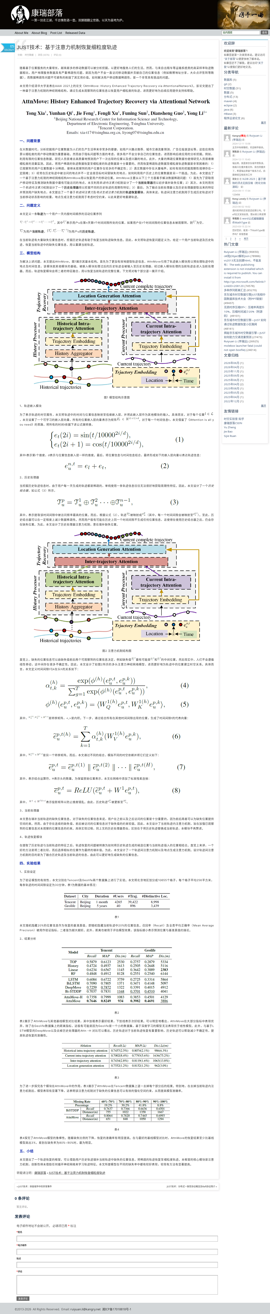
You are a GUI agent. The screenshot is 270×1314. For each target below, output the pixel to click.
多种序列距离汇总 (235, 290)
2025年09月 (231, 375)
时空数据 (229, 88)
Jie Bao (228, 431)
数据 (226, 92)
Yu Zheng (230, 427)
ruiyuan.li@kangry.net (85, 1309)
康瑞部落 (47, 13)
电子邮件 (22, 1245)
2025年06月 (231, 380)
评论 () (57, 54)
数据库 (228, 79)
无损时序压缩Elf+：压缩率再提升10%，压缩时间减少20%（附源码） (244, 311)
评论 (19, 1271)
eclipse (228, 105)
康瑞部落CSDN (233, 423)
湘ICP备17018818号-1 (116, 1309)
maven (228, 101)
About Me (21, 33)
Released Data (75, 33)
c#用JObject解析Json (237, 256)
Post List (56, 33)
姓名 (19, 1232)
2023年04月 (231, 397)
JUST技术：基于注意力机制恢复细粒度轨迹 (67, 47)
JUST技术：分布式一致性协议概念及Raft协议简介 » (192, 1186)
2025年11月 (231, 371)
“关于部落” (230, 59)
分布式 (228, 96)
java (226, 109)
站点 (19, 1258)
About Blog (39, 33)
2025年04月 (231, 384)
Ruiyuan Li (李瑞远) (253, 151)
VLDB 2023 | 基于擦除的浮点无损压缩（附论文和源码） (249, 182)
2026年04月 (231, 367)
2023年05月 (231, 392)
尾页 (246, 238)
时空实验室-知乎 (234, 419)
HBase (228, 114)
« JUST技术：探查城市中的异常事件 (34, 1186)
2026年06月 (231, 363)
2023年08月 (231, 388)
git (225, 84)
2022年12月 (231, 401)
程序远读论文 (232, 118)
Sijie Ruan (230, 436)
